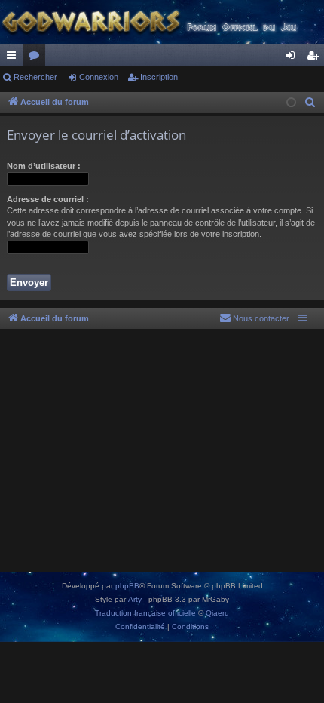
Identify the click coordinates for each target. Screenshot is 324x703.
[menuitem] (310, 102)
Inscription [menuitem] (315, 58)
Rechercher (35, 76)
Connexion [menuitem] (293, 58)
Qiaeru (217, 613)
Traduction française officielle (145, 613)
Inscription (159, 76)
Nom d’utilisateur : (44, 165)
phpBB (127, 586)
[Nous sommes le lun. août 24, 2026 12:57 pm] (291, 103)
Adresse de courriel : (48, 199)
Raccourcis (14, 58)
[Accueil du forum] (162, 22)
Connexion (98, 76)
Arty (135, 599)
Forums (37, 58)
